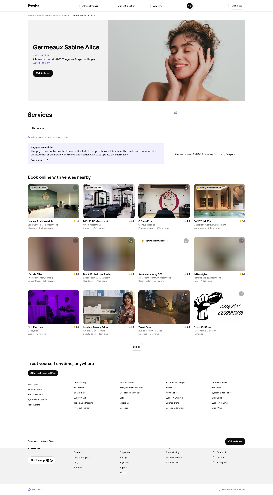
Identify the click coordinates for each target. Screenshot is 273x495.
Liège (67, 15)
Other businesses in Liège (43, 373)
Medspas (124, 403)
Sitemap (78, 467)
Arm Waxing (80, 382)
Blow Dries (217, 397)
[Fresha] (34, 5)
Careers (78, 452)
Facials (169, 387)
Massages (33, 384)
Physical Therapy (82, 408)
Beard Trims (79, 392)
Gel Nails (124, 408)
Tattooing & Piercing (83, 403)
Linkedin (221, 457)
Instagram (222, 462)
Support (123, 467)
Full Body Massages (175, 382)
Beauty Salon (43, 15)
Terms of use (172, 462)
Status (123, 472)
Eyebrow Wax (80, 397)
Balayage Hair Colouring (131, 387)
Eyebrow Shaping (174, 397)
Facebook (221, 452)
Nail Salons (79, 387)
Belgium (57, 15)
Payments (125, 462)
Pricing (123, 457)
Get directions (42, 62)
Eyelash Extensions (221, 392)
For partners (126, 452)
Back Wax (216, 387)
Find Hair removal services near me (48, 137)
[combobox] (97, 6)
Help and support (82, 457)
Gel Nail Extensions (175, 408)
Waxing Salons (127, 382)
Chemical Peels (219, 382)
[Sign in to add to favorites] (75, 187)
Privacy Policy (172, 452)
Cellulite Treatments (130, 392)
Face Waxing (34, 404)
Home (31, 15)
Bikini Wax (217, 408)
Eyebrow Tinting (220, 403)
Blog (76, 462)
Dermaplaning (172, 403)
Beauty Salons (35, 389)
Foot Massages (35, 394)
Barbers (123, 397)
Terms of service (174, 457)
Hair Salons (171, 392)
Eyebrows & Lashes (37, 399)
